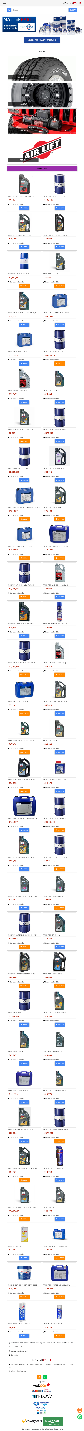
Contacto (14, 1355)
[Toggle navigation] (4, 3)
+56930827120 (16, 1347)
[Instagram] (39, 1377)
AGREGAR (25, 208)
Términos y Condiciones (17, 1371)
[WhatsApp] (45, 1377)
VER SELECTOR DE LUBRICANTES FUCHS (42, 40)
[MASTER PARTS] (72, 3)
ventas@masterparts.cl (19, 1351)
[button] (6, 24)
